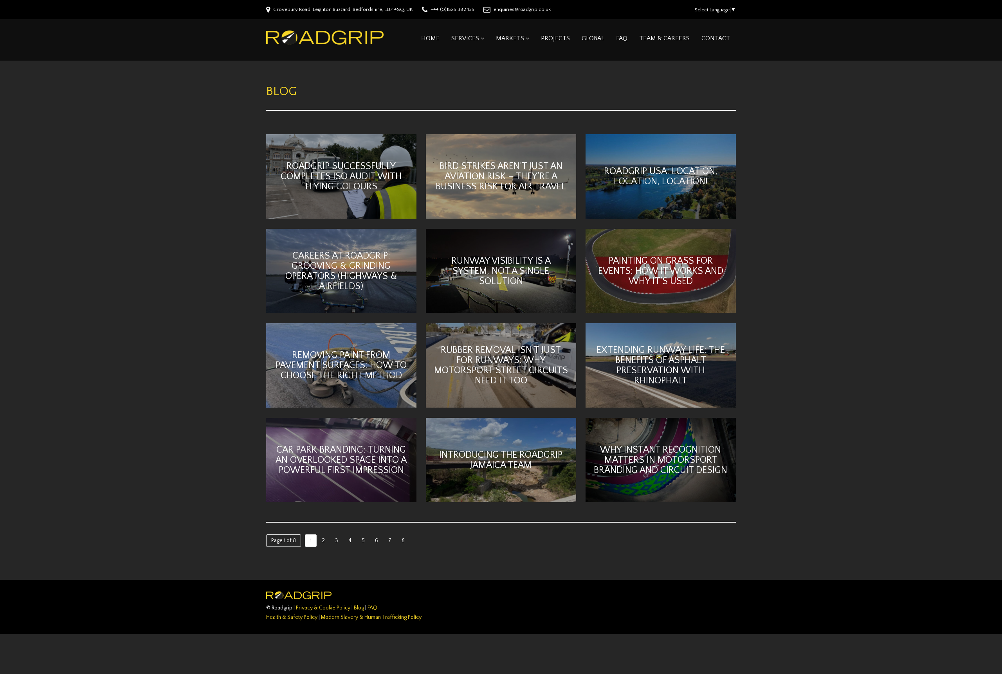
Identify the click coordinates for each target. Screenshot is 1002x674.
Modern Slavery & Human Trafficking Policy (371, 617)
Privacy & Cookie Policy (323, 608)
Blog (359, 608)
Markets (510, 38)
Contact (715, 38)
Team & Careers (664, 38)
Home (430, 38)
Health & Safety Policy (291, 617)
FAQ (621, 38)
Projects (555, 38)
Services (465, 38)
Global (593, 38)
